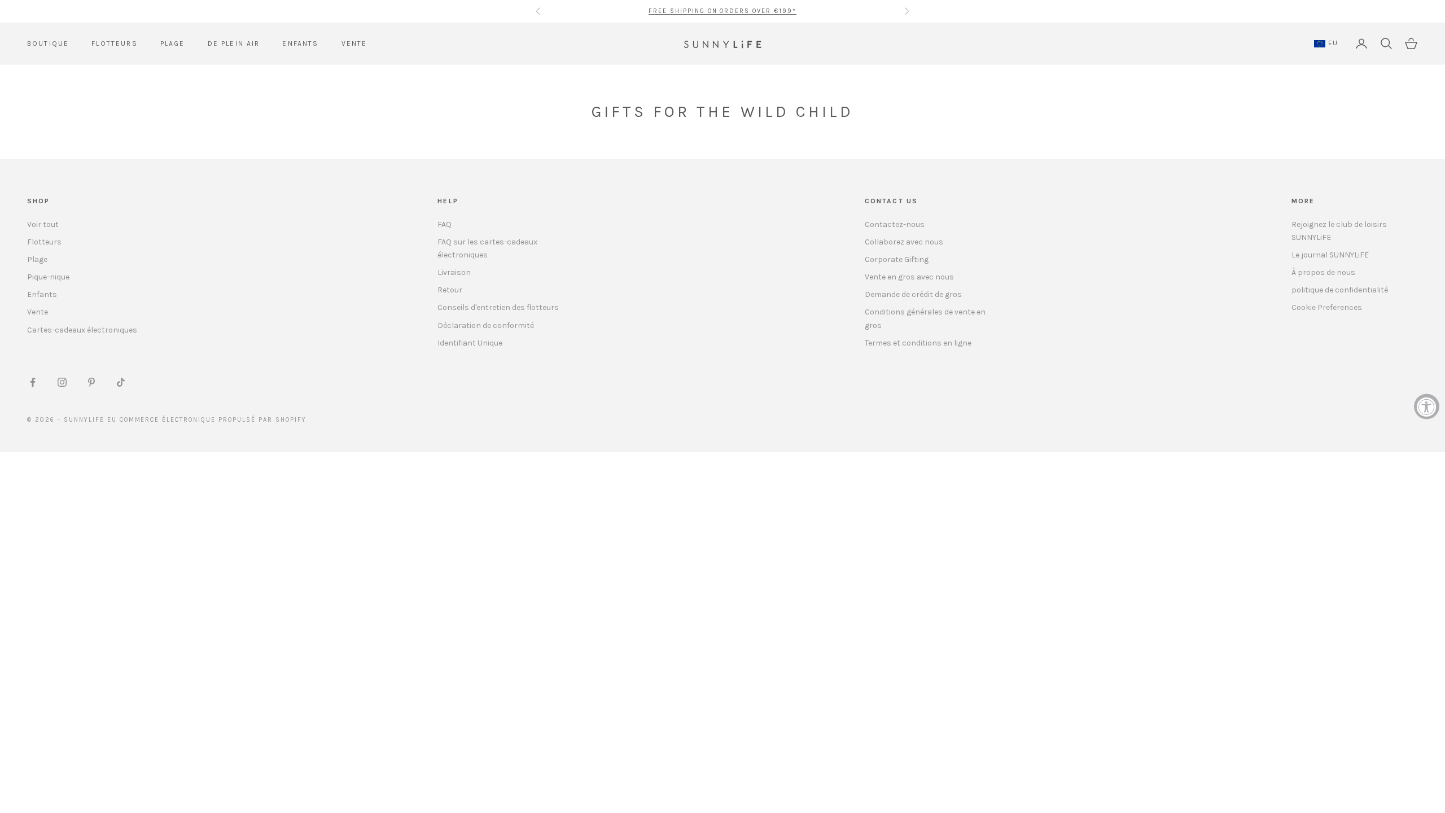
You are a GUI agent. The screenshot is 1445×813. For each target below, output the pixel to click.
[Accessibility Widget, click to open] (1426, 406)
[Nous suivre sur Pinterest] (91, 382)
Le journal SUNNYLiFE (1330, 255)
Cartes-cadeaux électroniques (82, 330)
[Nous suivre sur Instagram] (62, 382)
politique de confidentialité (1339, 290)
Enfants (42, 294)
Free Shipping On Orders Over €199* (722, 6)
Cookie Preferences (1326, 307)
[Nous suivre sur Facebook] (32, 382)
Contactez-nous (895, 224)
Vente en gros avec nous (909, 277)
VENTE (354, 43)
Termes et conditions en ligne (918, 343)
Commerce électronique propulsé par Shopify (213, 419)
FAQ (444, 224)
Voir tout (43, 224)
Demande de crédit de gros (913, 294)
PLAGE (172, 43)
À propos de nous (1323, 272)
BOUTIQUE (48, 43)
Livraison (454, 272)
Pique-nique (48, 277)
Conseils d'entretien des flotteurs (498, 307)
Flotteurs (44, 242)
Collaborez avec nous (904, 242)
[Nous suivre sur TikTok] (120, 382)
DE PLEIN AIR (234, 43)
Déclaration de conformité (485, 325)
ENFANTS (300, 43)
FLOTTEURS (114, 43)
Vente (37, 312)
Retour (449, 290)
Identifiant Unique (469, 343)
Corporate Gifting (897, 259)
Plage (37, 259)
